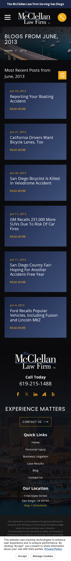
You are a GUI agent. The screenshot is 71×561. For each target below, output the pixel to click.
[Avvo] (44, 394)
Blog (35, 470)
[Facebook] (18, 394)
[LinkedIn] (35, 394)
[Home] (34, 17)
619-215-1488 (35, 383)
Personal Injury (35, 449)
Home (35, 442)
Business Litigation (35, 456)
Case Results (35, 463)
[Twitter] (27, 394)
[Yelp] (53, 394)
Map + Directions (35, 505)
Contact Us (32, 422)
